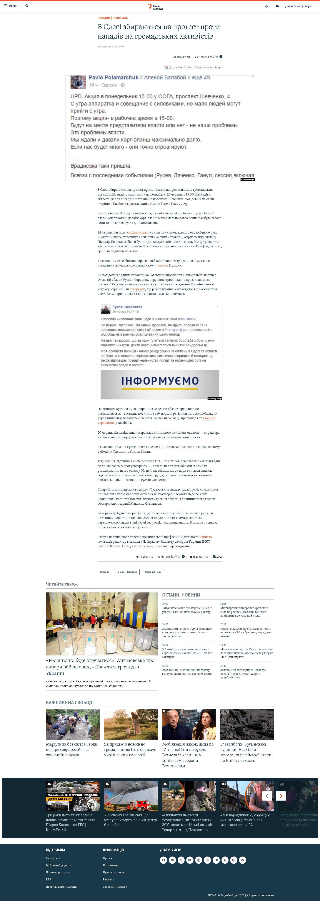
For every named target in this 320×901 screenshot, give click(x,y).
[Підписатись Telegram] (216, 860)
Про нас (108, 858)
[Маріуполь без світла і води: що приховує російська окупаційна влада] (73, 724)
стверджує (137, 289)
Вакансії (108, 879)
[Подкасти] (266, 6)
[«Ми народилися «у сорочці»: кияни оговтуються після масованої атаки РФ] (247, 796)
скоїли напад (137, 232)
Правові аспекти (114, 872)
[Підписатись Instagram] (198, 860)
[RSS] (225, 860)
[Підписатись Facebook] (163, 860)
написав (205, 537)
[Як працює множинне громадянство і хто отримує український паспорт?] (131, 724)
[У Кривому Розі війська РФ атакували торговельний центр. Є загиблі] (131, 796)
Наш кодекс (111, 865)
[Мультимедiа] (277, 6)
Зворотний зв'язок (115, 886)
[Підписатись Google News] (172, 860)
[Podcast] (233, 860)
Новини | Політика (113, 18)
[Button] (182, 57)
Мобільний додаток (59, 865)
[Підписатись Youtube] (189, 860)
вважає (163, 265)
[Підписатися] (242, 860)
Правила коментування (61, 886)
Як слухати (53, 858)
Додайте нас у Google (298, 6)
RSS (48, 879)
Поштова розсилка (58, 872)
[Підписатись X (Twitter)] (181, 860)
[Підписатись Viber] (207, 860)
